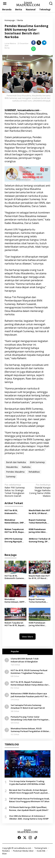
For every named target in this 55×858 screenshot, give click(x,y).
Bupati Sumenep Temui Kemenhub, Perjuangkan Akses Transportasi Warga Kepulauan (39, 521)
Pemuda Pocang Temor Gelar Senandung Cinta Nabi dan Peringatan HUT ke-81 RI (29, 718)
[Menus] (4, 3)
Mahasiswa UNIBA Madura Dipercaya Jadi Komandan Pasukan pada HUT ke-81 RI (30, 695)
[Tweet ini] (39, 42)
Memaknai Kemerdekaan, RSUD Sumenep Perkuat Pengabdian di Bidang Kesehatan (30, 730)
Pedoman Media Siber (23, 850)
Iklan (4, 853)
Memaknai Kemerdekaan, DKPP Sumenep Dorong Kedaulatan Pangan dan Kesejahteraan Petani (15, 521)
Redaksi (6, 850)
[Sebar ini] (33, 42)
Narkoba (26, 467)
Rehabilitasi (34, 471)
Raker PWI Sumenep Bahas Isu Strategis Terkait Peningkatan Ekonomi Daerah (15, 490)
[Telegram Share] (44, 42)
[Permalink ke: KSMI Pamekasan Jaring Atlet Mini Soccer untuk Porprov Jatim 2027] (40, 614)
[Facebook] (19, 838)
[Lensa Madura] (28, 3)
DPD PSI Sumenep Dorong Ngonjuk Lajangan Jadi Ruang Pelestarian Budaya (15, 540)
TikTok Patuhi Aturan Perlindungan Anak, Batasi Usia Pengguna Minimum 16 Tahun (29, 800)
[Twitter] (25, 838)
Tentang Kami (40, 848)
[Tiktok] (36, 838)
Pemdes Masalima (15, 471)
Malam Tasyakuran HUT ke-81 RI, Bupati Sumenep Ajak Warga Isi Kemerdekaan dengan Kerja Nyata (15, 530)
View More (27, 636)
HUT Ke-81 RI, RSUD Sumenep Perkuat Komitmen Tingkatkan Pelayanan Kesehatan (29, 671)
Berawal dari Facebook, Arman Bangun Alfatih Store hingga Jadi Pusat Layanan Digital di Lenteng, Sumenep (28, 791)
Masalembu (12, 467)
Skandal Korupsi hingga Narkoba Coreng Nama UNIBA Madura (39, 490)
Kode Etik (41, 850)
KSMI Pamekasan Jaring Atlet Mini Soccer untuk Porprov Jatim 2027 (38, 530)
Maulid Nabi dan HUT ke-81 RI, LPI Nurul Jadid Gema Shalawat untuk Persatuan (39, 511)
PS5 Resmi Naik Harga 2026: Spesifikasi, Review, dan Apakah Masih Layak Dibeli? (28, 808)
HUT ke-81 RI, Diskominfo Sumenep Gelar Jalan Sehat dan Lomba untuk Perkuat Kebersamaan (15, 511)
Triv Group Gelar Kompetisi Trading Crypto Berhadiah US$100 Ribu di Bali (27, 782)
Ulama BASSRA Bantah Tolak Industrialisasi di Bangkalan (24, 660)
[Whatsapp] (33, 49)
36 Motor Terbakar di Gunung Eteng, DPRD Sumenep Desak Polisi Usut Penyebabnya (39, 540)
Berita (7, 48)
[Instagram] (30, 838)
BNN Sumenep (37, 462)
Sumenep (10, 476)
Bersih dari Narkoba (16, 462)
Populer (15, 651)
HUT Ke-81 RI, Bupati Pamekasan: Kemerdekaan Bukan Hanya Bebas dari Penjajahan (29, 683)
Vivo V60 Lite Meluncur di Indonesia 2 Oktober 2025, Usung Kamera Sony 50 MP (29, 817)
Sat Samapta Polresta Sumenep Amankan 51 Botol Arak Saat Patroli (28, 706)
